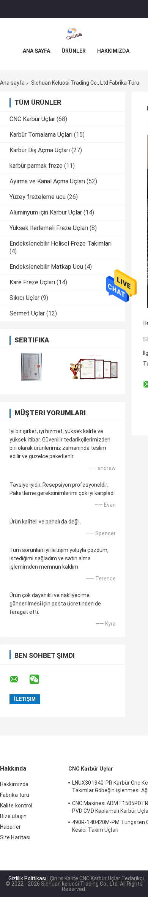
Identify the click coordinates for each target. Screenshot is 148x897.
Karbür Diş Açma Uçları (39, 150)
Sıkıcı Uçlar (24, 297)
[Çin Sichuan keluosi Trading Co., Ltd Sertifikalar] (31, 367)
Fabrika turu (14, 795)
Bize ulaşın (13, 816)
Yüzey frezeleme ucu (37, 196)
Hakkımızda (113, 51)
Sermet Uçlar (27, 313)
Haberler (10, 827)
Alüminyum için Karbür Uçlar (45, 212)
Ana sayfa (36, 51)
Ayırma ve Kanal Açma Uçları (47, 181)
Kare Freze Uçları (32, 282)
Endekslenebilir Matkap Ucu (46, 266)
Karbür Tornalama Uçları (40, 134)
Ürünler (73, 51)
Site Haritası (15, 837)
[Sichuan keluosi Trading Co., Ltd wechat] (39, 679)
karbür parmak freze (36, 165)
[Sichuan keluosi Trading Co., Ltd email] (18, 679)
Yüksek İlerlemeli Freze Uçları (48, 228)
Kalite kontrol (16, 805)
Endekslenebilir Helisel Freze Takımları (60, 243)
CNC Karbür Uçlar (32, 119)
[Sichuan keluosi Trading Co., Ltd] (74, 33)
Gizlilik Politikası (27, 878)
